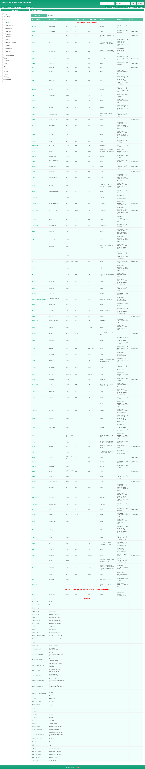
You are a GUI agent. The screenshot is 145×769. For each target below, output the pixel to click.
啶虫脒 (33, 100)
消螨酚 (33, 471)
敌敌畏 (33, 80)
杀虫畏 (33, 404)
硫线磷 (33, 288)
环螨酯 (33, 171)
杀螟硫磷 (34, 410)
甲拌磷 (33, 185)
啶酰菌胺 (34, 107)
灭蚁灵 (33, 574)
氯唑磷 (33, 327)
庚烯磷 (33, 166)
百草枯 (33, 36)
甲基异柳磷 (35, 210)
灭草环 (33, 348)
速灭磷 (33, 436)
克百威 (33, 246)
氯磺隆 (33, 304)
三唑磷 (33, 391)
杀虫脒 (33, 397)
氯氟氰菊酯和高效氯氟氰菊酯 (39, 299)
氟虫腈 (33, 151)
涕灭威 (33, 452)
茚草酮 (33, 514)
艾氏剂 (33, 537)
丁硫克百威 (35, 95)
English (113, 7)
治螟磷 (33, 530)
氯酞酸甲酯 (35, 320)
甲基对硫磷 (35, 197)
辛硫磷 (33, 476)
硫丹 (33, 275)
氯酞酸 (33, 316)
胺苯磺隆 (34, 26)
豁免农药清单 (29, 7)
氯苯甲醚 (34, 294)
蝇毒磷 (33, 521)
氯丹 (33, 567)
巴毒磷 (33, 31)
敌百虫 (33, 72)
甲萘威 (33, 219)
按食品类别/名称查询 (18, 7)
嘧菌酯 (33, 340)
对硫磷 (33, 134)
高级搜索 (140, 3)
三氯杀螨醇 (35, 385)
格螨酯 (33, 161)
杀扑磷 (33, 418)
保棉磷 (33, 594)
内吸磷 (33, 374)
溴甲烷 (33, 481)
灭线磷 (33, 367)
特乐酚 (33, 446)
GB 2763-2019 (131, 7)
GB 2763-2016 (140, 7)
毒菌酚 (33, 119)
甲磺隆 (33, 191)
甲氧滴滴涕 (35, 225)
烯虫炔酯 (34, 462)
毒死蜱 (33, 125)
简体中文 (107, 7)
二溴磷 (33, 141)
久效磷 (33, 239)
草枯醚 (33, 63)
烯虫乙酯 (34, 466)
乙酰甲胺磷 (35, 497)
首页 (3, 7)
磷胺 (33, 268)
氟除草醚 (34, 156)
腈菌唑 (33, 231)
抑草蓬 (33, 509)
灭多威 (33, 354)
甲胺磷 (33, 177)
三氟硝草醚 (35, 379)
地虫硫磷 (34, 89)
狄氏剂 (33, 549)
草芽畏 (33, 67)
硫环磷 (33, 281)
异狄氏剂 (34, 585)
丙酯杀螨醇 (35, 58)
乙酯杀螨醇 (35, 504)
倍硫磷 (33, 42)
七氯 (33, 579)
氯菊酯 (33, 310)
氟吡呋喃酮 (35, 146)
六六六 (33, 560)
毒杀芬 (33, 555)
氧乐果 (33, 487)
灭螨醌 (33, 360)
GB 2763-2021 (122, 7)
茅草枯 (33, 333)
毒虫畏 (33, 114)
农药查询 (9, 7)
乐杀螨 (33, 262)
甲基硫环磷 (35, 203)
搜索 (133, 3)
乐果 (33, 255)
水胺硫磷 (34, 427)
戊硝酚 (33, 457)
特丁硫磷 (34, 442)
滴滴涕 (33, 543)
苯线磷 (33, 51)
